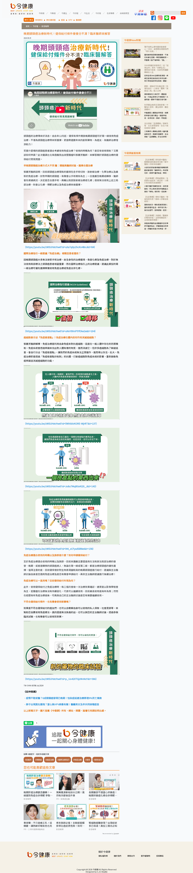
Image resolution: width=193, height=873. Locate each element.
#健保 (87, 759)
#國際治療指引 (64, 759)
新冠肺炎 (39, 19)
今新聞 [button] (41, 13)
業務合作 (131, 855)
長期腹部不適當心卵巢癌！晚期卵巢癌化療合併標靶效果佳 (103, 794)
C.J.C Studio (102, 871)
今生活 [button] (87, 13)
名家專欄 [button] (110, 13)
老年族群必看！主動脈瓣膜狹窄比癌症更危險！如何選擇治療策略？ (70, 824)
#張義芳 (28, 759)
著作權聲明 (145, 855)
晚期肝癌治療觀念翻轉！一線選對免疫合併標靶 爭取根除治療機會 (38, 794)
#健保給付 (98, 759)
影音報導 (45, 26)
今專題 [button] (53, 13)
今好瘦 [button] (75, 13)
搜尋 (183, 12)
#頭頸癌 (38, 759)
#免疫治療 (77, 759)
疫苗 (63, 19)
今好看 (35, 26)
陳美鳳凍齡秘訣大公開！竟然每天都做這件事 (70, 794)
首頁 (27, 26)
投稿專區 (160, 855)
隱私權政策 (103, 855)
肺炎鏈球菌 (51, 19)
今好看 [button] (98, 13)
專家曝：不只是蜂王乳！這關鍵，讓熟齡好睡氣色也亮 (38, 824)
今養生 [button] (64, 13)
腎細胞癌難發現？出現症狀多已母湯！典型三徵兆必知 (103, 824)
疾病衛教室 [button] (124, 13)
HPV (70, 19)
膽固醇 (78, 19)
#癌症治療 (49, 759)
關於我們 (117, 855)
